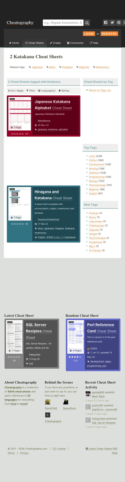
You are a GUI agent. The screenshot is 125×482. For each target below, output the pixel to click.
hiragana (59, 228)
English (41, 237)
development (97, 361)
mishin (93, 348)
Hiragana (67, 67)
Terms (11, 452)
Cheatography (13, 387)
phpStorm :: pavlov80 (104, 409)
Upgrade (94, 229)
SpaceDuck (69, 408)
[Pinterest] (119, 23)
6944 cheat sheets (19, 391)
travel (23, 403)
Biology (93, 180)
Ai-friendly (95, 250)
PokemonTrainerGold (48, 219)
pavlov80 (97, 405)
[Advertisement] (62, 8)
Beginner (84, 67)
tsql (31, 363)
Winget (93, 233)
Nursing (93, 168)
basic (40, 228)
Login (89, 33)
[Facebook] (106, 23)
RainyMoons (44, 120)
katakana (52, 129)
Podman (93, 213)
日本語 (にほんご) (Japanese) (61, 237)
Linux (92, 156)
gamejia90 (98, 392)
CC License (59, 448)
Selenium (94, 172)
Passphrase (95, 242)
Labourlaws (95, 221)
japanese (42, 129)
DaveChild (51, 408)
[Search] (87, 23)
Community (77, 42)
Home (15, 42)
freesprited (34, 354)
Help (95, 42)
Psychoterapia (97, 237)
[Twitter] (112, 23)
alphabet (63, 129)
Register (109, 33)
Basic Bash (98, 396)
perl (104, 365)
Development (96, 164)
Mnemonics (102, 67)
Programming (97, 176)
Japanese (37, 67)
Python (93, 160)
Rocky (92, 217)
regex (108, 361)
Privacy (24, 452)
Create (56, 42)
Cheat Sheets (36, 42)
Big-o (92, 246)
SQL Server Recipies (103, 422)
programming (94, 365)
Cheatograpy (96, 225)
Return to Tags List (100, 90)
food (13, 403)
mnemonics (40, 232)
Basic (52, 67)
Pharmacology (97, 185)
